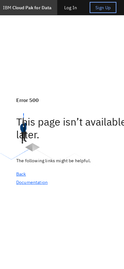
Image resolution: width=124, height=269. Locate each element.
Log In (70, 7)
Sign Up (103, 8)
